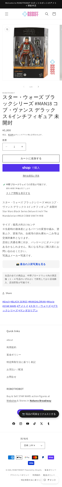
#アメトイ (22, 306)
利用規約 (11, 347)
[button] (6, 14)
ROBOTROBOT (18, 470)
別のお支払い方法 (31, 175)
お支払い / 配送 (15, 369)
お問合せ (11, 376)
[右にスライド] (38, 86)
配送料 (11, 135)
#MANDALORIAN (37, 301)
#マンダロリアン (28, 310)
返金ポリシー (14, 354)
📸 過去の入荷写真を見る (31, 264)
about (10, 339)
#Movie (50, 301)
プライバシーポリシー (19, 475)
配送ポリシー (49, 475)
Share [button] (9, 293)
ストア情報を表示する (18, 193)
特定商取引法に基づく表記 (21, 362)
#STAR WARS (9, 306)
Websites (12, 400)
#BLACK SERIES (19, 301)
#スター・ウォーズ (40, 306)
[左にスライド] (23, 86)
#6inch (6, 301)
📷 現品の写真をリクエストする (39, 413)
